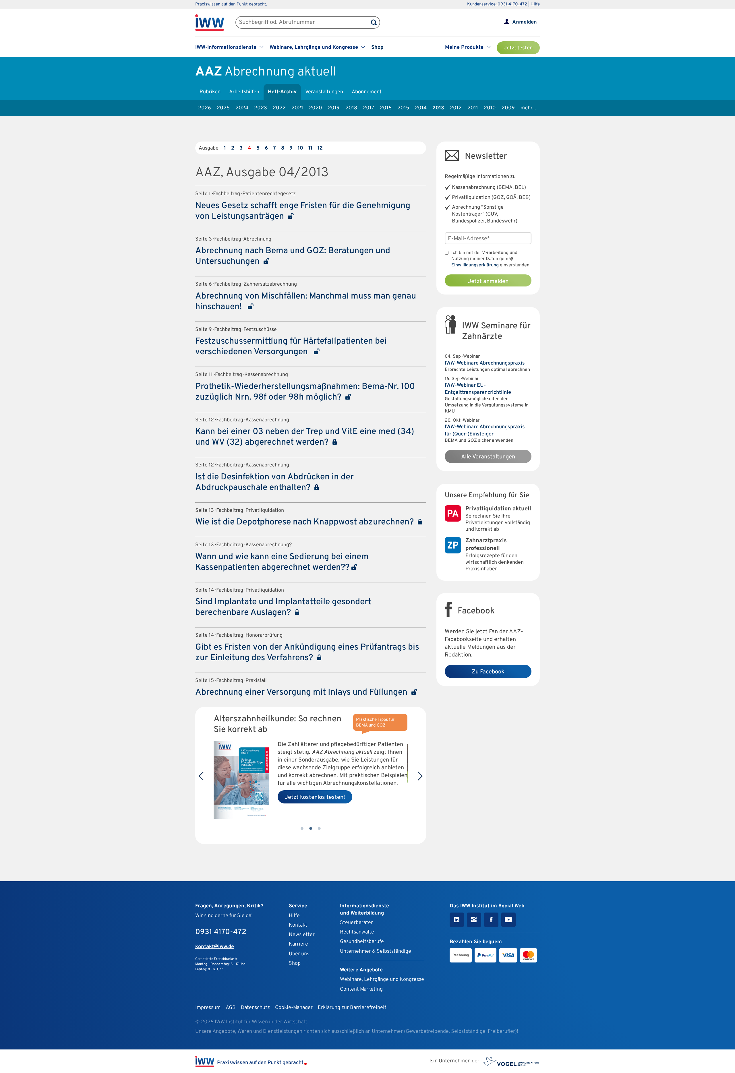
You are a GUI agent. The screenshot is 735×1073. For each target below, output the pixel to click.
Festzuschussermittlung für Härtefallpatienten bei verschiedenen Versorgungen (291, 346)
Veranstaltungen (324, 92)
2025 (223, 108)
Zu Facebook (488, 672)
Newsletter (302, 934)
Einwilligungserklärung (475, 265)
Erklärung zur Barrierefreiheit (352, 1007)
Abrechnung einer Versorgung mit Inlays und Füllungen (303, 692)
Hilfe (535, 4)
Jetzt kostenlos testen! (315, 797)
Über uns (299, 954)
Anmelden (524, 22)
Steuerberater (356, 922)
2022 (279, 108)
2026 (204, 108)
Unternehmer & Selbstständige (375, 951)
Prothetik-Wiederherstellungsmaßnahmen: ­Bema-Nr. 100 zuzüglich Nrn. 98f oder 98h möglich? (305, 392)
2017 (368, 108)
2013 (438, 108)
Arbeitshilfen (244, 92)
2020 (315, 108)
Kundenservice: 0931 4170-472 (497, 4)
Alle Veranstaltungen (488, 457)
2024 (241, 108)
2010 (490, 108)
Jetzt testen (518, 48)
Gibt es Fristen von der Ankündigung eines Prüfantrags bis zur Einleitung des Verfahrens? (307, 652)
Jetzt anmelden (488, 281)
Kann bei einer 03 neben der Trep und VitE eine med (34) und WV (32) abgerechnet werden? (304, 437)
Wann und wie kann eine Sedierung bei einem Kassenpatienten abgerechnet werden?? (282, 562)
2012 (456, 108)
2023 (260, 108)
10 (300, 148)
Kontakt (298, 925)
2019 (334, 108)
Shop (377, 47)
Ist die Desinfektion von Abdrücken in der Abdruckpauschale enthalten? (274, 482)
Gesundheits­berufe (362, 941)
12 (320, 148)
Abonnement (367, 92)
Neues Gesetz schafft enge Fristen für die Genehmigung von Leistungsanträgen (302, 211)
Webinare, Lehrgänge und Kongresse (382, 979)
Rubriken (210, 92)
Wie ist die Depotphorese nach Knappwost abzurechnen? (306, 522)
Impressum (207, 1007)
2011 (472, 108)
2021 (297, 108)
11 (310, 148)
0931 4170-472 (220, 932)
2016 (386, 108)
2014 (421, 108)
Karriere (298, 944)
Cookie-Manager (294, 1007)
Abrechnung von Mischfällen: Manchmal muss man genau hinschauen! (305, 301)
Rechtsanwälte (357, 932)
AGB (231, 1007)
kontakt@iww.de (214, 947)
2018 (351, 108)
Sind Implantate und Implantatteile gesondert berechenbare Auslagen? (283, 607)
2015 (403, 108)
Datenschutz (255, 1007)
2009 (508, 108)
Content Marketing (361, 989)
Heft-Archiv (282, 92)
